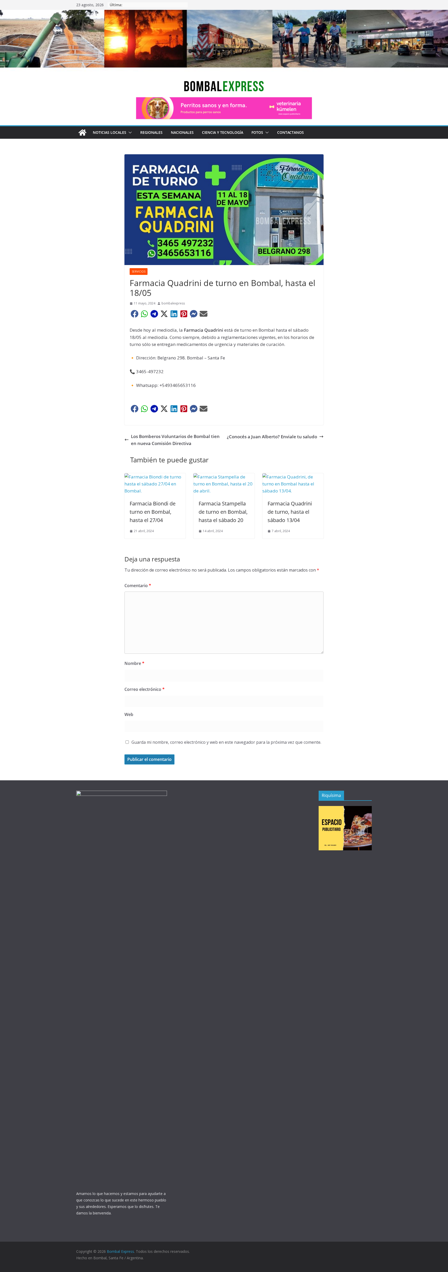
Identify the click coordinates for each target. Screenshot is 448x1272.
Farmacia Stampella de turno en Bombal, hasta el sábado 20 (223, 512)
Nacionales (182, 132)
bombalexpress (173, 303)
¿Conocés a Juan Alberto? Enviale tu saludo (272, 437)
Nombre (134, 663)
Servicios (138, 271)
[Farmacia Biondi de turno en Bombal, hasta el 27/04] (155, 477)
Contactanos (290, 132)
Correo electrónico (144, 689)
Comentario (137, 585)
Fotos (257, 132)
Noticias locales (109, 132)
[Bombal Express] (82, 132)
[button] (129, 132)
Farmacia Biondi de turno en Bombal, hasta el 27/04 (153, 512)
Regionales (151, 132)
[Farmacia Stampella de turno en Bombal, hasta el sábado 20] (224, 477)
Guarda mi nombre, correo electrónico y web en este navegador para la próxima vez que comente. (226, 742)
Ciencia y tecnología (222, 132)
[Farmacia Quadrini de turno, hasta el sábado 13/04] (293, 477)
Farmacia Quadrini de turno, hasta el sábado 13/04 (290, 512)
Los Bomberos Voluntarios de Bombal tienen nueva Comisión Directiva (175, 439)
